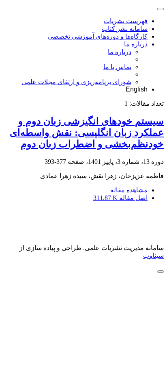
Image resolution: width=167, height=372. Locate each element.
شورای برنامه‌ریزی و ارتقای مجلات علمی (76, 81)
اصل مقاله (120, 197)
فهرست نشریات (126, 20)
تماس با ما (117, 66)
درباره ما (136, 44)
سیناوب (153, 255)
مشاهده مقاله (129, 190)
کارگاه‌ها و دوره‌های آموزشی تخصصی (98, 36)
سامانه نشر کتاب (125, 28)
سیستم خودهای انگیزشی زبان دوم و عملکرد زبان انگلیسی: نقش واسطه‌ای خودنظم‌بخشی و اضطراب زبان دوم (87, 132)
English (137, 89)
